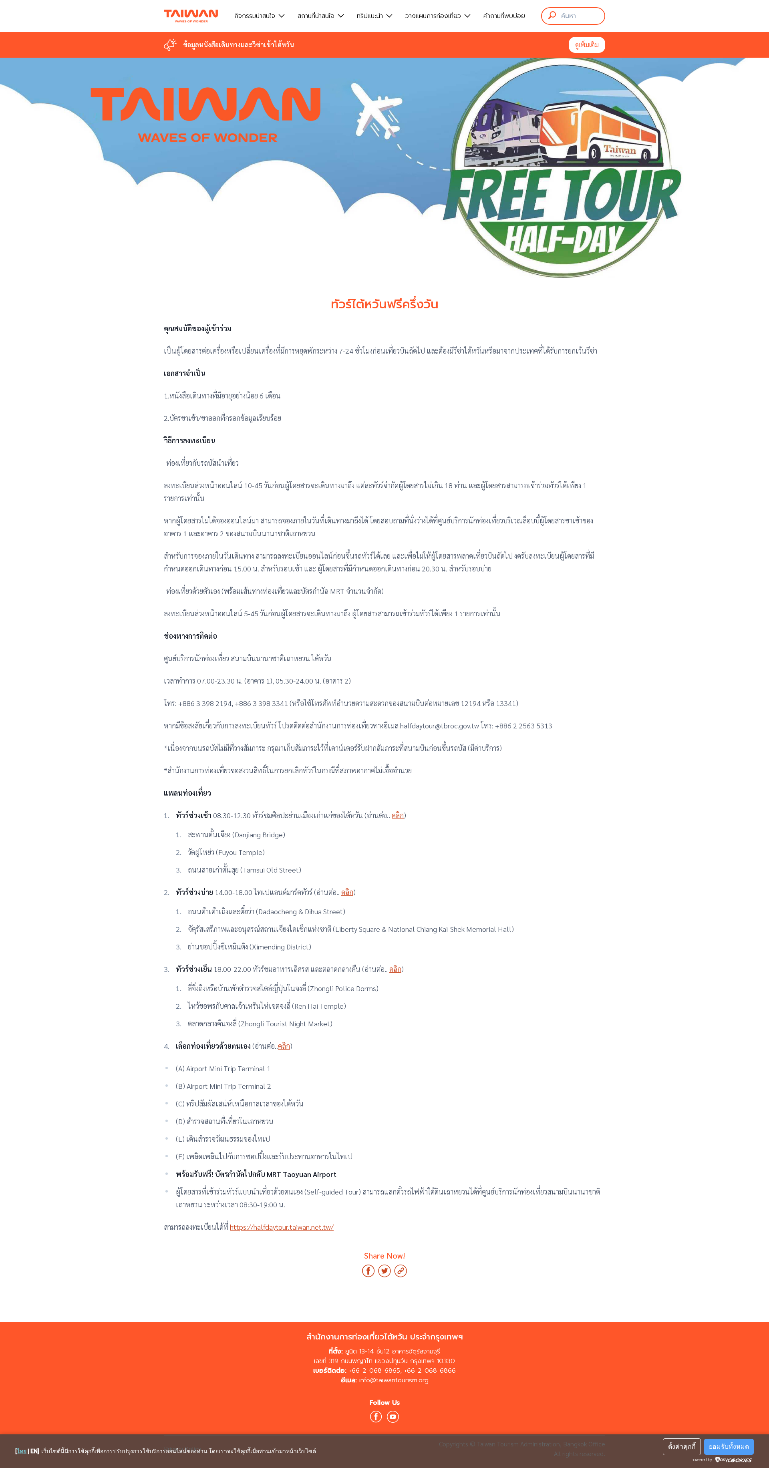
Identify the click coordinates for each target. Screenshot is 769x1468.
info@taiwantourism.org (394, 1380)
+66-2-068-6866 (430, 1370)
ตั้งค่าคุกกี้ (682, 1446)
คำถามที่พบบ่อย (504, 16)
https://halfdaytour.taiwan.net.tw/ (282, 1226)
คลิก (398, 815)
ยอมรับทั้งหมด (729, 1446)
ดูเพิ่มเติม (587, 44)
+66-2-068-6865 (374, 1370)
